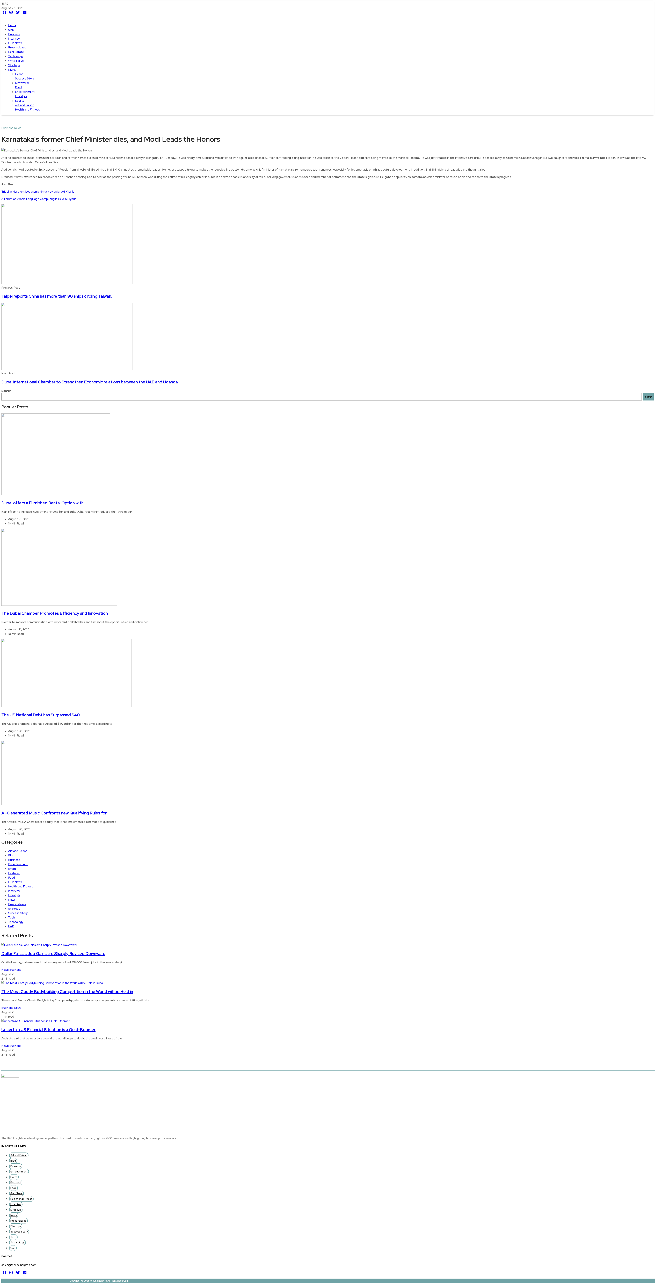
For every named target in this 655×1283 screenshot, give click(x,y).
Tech (11, 917)
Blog (11, 855)
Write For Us (16, 61)
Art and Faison (24, 105)
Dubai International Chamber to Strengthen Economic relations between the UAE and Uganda (89, 382)
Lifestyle (21, 96)
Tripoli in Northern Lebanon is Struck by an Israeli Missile (37, 191)
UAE (11, 30)
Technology (15, 56)
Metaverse (22, 83)
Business (14, 34)
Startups (14, 65)
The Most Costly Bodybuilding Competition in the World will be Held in (67, 991)
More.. (12, 69)
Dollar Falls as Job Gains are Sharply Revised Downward (53, 953)
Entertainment (25, 92)
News (17, 128)
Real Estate (16, 52)
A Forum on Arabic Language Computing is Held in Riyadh (38, 199)
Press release (17, 47)
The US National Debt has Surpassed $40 (40, 715)
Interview (14, 38)
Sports (19, 101)
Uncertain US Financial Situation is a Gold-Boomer (48, 1029)
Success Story (24, 78)
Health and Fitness (27, 109)
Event (19, 74)
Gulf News (15, 43)
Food (18, 87)
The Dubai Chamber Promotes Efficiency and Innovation (54, 613)
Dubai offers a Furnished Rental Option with (42, 503)
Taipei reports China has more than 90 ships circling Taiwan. (56, 296)
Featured (14, 873)
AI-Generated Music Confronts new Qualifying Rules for (54, 813)
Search (6, 391)
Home (12, 25)
